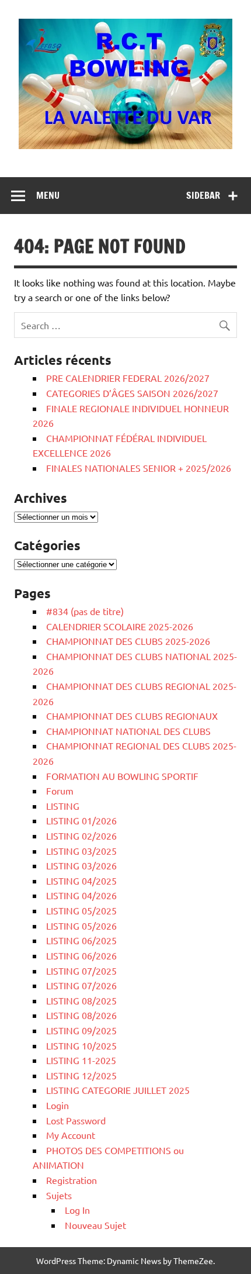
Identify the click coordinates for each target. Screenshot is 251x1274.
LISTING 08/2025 (81, 1000)
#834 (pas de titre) (85, 611)
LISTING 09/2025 (81, 1030)
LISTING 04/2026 (81, 895)
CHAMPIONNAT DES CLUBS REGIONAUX (132, 715)
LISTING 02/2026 (81, 835)
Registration (71, 1180)
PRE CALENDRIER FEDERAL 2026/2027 (128, 378)
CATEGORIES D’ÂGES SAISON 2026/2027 (132, 393)
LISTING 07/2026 (81, 985)
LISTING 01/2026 (81, 820)
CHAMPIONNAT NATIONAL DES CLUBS (128, 731)
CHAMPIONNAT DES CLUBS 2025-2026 (128, 641)
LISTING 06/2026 (81, 955)
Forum (60, 790)
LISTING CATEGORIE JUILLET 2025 (118, 1090)
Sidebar (203, 195)
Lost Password (76, 1120)
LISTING (62, 806)
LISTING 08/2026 (81, 1015)
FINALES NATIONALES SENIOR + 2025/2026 (138, 468)
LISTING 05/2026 (81, 925)
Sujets (59, 1195)
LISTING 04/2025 (81, 880)
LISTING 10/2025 (81, 1045)
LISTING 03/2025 (81, 851)
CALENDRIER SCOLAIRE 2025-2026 (119, 626)
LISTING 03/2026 (81, 865)
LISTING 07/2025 (81, 970)
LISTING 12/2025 (81, 1075)
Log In (77, 1210)
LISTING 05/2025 (81, 910)
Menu (48, 195)
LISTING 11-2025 (81, 1060)
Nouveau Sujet (95, 1225)
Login (57, 1105)
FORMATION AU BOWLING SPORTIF (122, 776)
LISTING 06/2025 (81, 940)
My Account (70, 1135)
